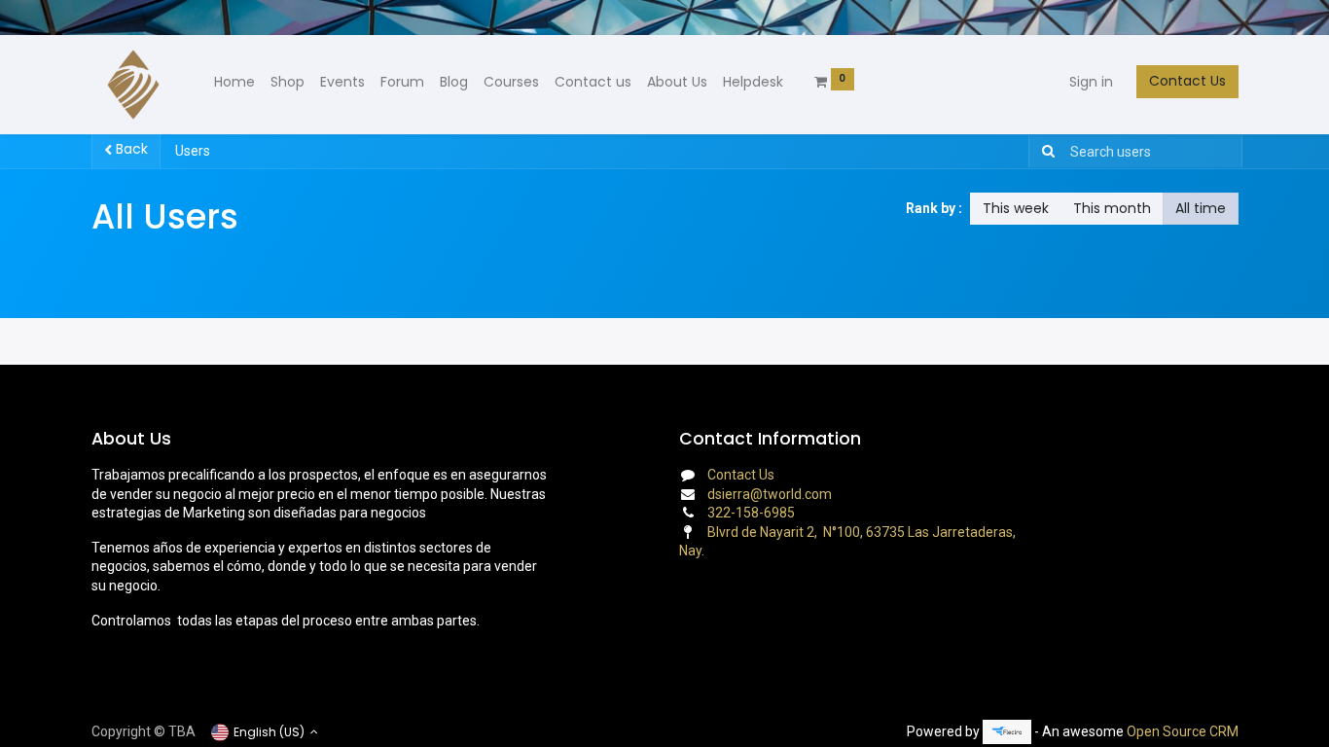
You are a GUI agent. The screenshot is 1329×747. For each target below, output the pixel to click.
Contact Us (1187, 80)
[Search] (1044, 151)
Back (130, 149)
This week (1016, 208)
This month (1112, 208)
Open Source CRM (1183, 731)
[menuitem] (234, 82)
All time (1200, 208)
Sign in (1091, 81)
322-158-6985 (751, 512)
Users (192, 151)
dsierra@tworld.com (769, 494)
